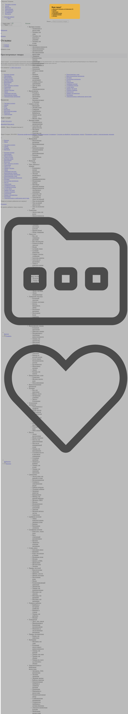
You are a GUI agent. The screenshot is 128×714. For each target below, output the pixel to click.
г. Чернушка (55, 11)
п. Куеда (54, 10)
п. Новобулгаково (57, 14)
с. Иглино (54, 16)
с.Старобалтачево (57, 13)
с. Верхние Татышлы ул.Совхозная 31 (62, 9)
